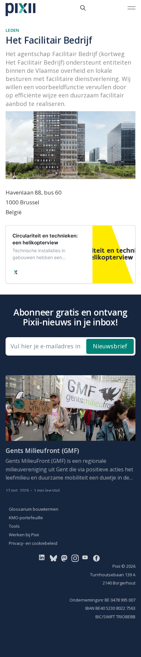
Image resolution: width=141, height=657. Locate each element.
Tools (14, 526)
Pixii (116, 566)
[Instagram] (75, 558)
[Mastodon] (64, 558)
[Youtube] (86, 558)
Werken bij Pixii (24, 535)
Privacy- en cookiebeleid (33, 543)
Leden (12, 30)
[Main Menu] (131, 8)
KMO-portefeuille (26, 518)
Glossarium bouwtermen (33, 509)
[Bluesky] (53, 558)
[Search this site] (83, 8)
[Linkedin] (43, 558)
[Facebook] (96, 558)
